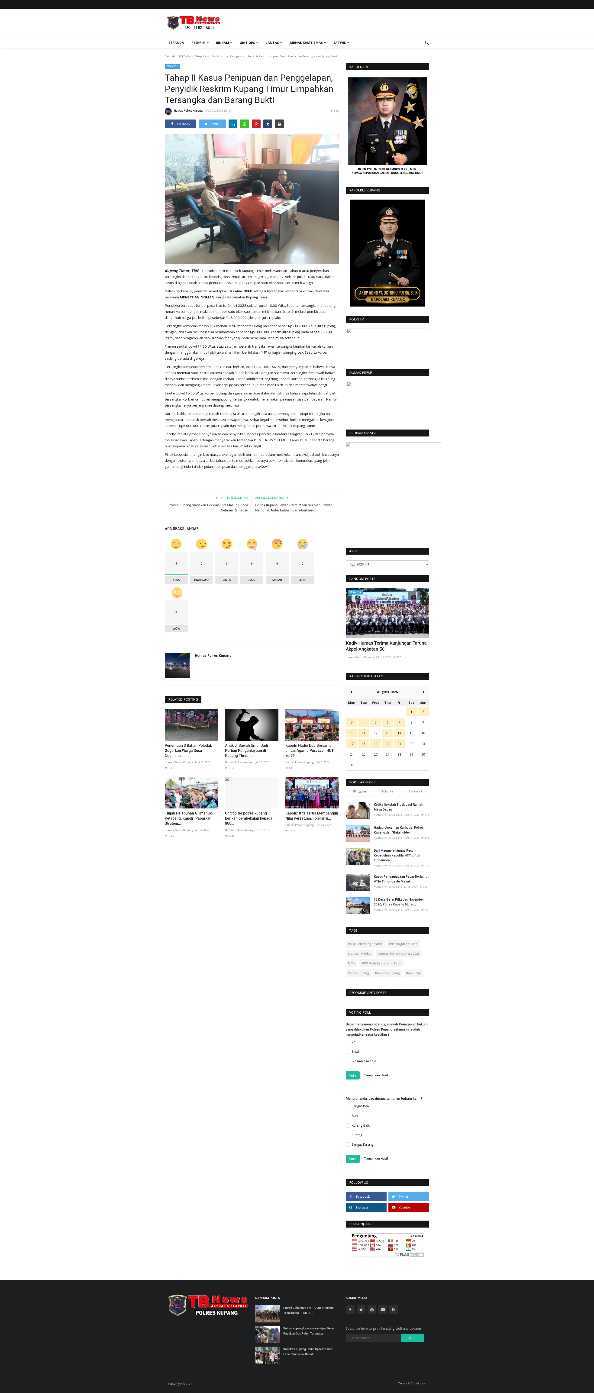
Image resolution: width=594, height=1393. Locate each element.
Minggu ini (359, 791)
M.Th (351, 963)
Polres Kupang (358, 973)
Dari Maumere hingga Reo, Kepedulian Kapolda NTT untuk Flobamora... (397, 855)
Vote (352, 1075)
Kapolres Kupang (387, 973)
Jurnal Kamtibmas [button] (307, 42)
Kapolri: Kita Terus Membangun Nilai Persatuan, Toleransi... (311, 816)
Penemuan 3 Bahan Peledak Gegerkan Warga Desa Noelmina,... (188, 750)
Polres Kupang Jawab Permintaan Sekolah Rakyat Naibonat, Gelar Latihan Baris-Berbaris (293, 507)
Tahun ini (415, 791)
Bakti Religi (413, 973)
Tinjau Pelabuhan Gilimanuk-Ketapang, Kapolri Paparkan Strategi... (189, 818)
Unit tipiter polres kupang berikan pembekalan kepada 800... (248, 818)
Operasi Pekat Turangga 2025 (399, 953)
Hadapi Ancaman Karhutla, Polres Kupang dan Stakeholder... (398, 830)
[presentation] (412, 595)
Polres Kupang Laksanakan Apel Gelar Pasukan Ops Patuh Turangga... (308, 1331)
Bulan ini (387, 791)
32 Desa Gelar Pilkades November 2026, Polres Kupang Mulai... (399, 902)
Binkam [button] (223, 42)
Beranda (176, 42)
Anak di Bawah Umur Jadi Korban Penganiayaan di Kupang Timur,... (246, 750)
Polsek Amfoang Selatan (365, 944)
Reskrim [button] (198, 42)
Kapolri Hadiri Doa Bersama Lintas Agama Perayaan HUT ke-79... (309, 750)
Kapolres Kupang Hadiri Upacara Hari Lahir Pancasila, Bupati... (308, 1351)
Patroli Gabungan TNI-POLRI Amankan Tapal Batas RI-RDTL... (308, 1310)
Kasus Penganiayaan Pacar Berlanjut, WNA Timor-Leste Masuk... (401, 879)
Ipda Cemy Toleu (359, 953)
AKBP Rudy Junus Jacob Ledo (381, 963)
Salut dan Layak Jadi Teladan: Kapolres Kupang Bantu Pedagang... (386, 646)
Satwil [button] (340, 42)
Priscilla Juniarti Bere (403, 944)
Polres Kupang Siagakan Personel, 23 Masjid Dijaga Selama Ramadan (208, 507)
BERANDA (185, 56)
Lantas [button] (273, 42)
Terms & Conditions (412, 1383)
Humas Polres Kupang (188, 111)
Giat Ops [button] (248, 42)
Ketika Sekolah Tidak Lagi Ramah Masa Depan (398, 807)
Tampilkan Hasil (376, 1075)
